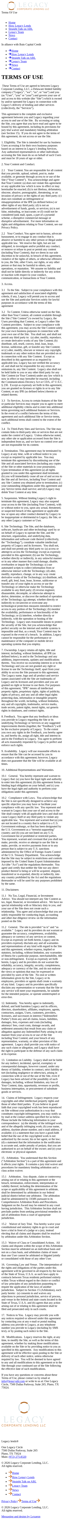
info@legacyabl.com (13, 1381)
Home (12, 22)
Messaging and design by (20, 1516)
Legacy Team (16, 32)
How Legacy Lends (20, 25)
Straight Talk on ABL (21, 28)
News (12, 35)
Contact (13, 38)
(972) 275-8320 (17, 1456)
